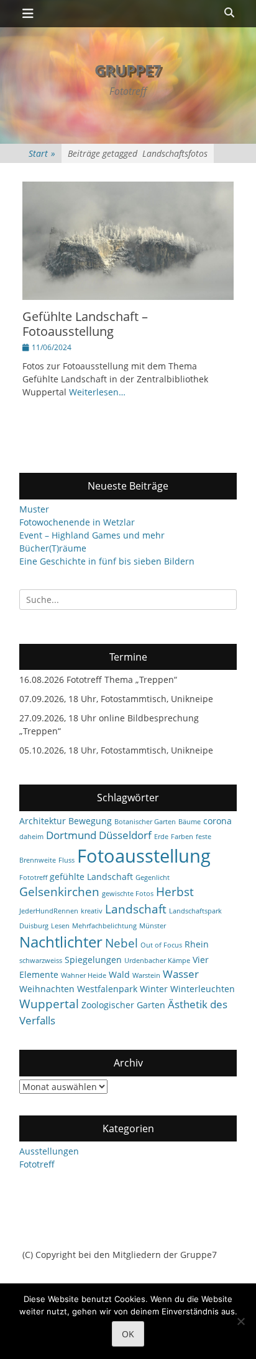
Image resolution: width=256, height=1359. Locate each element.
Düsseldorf (125, 835)
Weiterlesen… (97, 392)
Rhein (197, 944)
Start (42, 153)
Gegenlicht (152, 877)
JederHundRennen (48, 911)
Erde (161, 836)
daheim (31, 836)
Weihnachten (47, 989)
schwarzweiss (40, 960)
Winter (154, 989)
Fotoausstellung (144, 855)
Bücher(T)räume (52, 548)
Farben (182, 836)
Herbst (175, 892)
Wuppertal (49, 1004)
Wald (119, 974)
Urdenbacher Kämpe (157, 960)
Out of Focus (161, 945)
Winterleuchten (202, 989)
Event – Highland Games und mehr (92, 535)
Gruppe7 (128, 69)
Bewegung (90, 821)
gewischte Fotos (127, 893)
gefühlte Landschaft (91, 876)
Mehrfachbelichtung (104, 925)
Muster (34, 509)
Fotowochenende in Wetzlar (77, 522)
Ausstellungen (49, 1151)
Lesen (60, 925)
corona (217, 821)
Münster (152, 925)
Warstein (146, 975)
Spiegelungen (93, 959)
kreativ (92, 911)
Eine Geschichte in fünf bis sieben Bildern (106, 561)
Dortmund (71, 835)
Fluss (66, 860)
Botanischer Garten (145, 821)
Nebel (121, 943)
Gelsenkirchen (59, 892)
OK (128, 1334)
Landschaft (136, 909)
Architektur (42, 821)
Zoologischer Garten (123, 1005)
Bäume (189, 821)
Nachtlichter (61, 942)
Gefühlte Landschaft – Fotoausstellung (85, 324)
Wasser (181, 974)
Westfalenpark (107, 989)
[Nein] (240, 1321)
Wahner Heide (83, 975)
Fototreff (33, 877)
